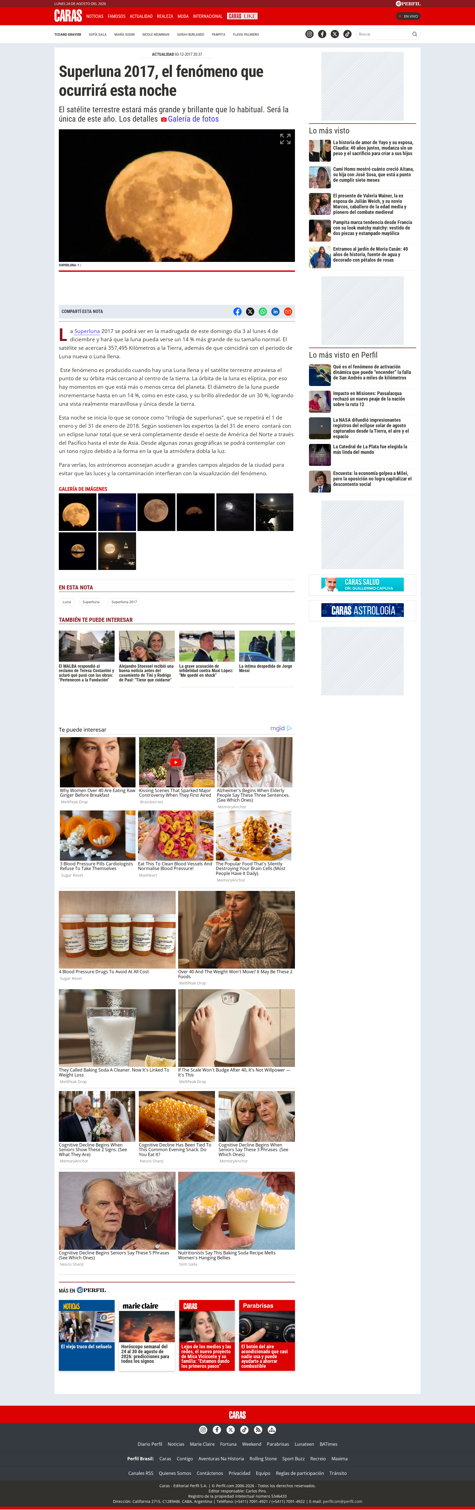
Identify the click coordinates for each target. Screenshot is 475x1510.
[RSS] (258, 1430)
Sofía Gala (98, 34)
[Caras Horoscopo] (362, 615)
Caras (165, 1459)
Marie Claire (202, 1444)
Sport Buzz (293, 1459)
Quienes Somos (175, 1473)
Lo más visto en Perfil (343, 355)
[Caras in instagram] (309, 34)
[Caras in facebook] (322, 34)
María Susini (124, 34)
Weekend (251, 1444)
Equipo (263, 1473)
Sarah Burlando (190, 34)
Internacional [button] (208, 16)
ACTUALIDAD (163, 54)
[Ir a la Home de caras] (68, 20)
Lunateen (304, 1444)
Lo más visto (329, 130)
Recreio (318, 1459)
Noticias (94, 16)
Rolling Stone (263, 1459)
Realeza (165, 16)
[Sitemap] (272, 1430)
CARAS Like (242, 15)
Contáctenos (210, 1473)
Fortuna (228, 1444)
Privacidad (239, 1473)
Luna (67, 601)
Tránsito (338, 1473)
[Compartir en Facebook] (237, 311)
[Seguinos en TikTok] (347, 34)
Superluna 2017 (124, 601)
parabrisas (267, 1307)
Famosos (116, 16)
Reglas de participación (300, 1473)
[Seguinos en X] (335, 34)
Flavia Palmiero (246, 34)
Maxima (340, 1459)
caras (207, 1307)
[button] (177, 200)
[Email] (288, 311)
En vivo (411, 16)
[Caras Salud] (362, 590)
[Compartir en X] (250, 311)
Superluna (87, 331)
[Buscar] (415, 34)
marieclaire (147, 1307)
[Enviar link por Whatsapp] (263, 311)
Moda (183, 16)
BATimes (329, 1444)
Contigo (185, 1459)
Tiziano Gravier (67, 34)
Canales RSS (140, 1473)
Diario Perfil (150, 1444)
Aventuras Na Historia (221, 1459)
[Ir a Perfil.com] (408, 5)
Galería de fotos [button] (193, 119)
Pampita (218, 34)
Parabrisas (278, 1444)
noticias (87, 1307)
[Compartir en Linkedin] (275, 311)
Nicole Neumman (155, 34)
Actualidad (141, 16)
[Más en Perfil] (91, 1291)
